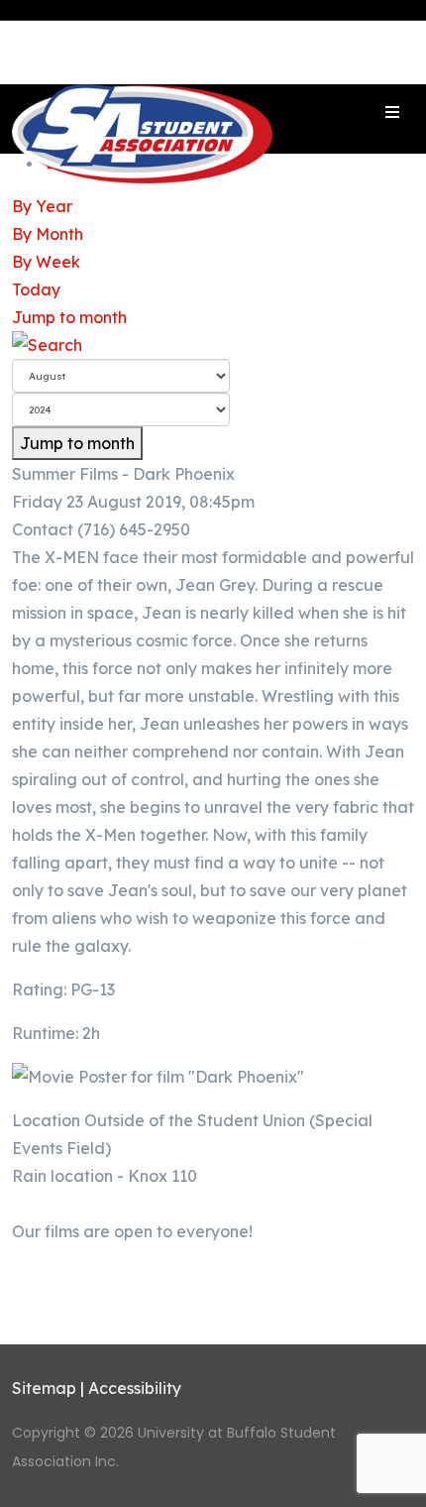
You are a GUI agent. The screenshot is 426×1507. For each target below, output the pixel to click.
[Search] (213, 345)
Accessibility (134, 1388)
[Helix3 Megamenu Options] (392, 112)
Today (36, 289)
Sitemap (44, 1388)
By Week (46, 262)
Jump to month (69, 317)
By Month (47, 234)
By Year (42, 206)
